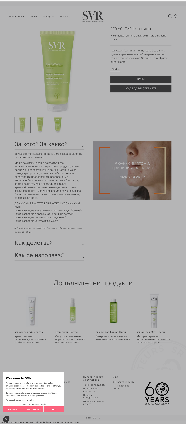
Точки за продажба (94, 385)
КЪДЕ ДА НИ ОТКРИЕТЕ (141, 89)
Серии (33, 17)
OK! (54, 409)
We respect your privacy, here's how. (20, 400)
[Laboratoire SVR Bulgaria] (93, 16)
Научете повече (129, 177)
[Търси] (170, 16)
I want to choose (33, 409)
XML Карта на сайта (124, 382)
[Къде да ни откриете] (175, 16)
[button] (6, 419)
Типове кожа (16, 17)
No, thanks (13, 409)
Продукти (48, 17)
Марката (65, 17)
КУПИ (141, 79)
